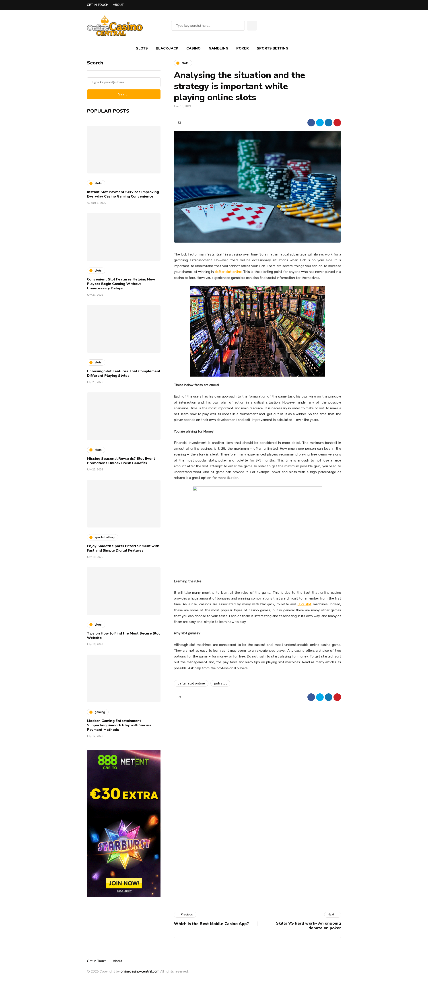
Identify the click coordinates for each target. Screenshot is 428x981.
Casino (193, 48)
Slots (142, 48)
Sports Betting (272, 48)
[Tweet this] (320, 122)
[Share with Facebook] (311, 122)
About (118, 5)
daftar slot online (191, 683)
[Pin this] (337, 122)
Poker (242, 48)
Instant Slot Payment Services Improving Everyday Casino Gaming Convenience (123, 194)
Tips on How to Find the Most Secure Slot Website (123, 635)
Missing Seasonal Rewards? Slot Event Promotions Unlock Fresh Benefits (121, 461)
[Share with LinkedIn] (328, 122)
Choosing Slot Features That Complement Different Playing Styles (123, 373)
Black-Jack (167, 48)
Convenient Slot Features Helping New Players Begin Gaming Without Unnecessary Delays (121, 284)
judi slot (220, 683)
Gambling (218, 48)
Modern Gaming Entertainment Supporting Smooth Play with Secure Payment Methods (119, 725)
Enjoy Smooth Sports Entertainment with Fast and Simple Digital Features (123, 548)
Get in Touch (97, 5)
